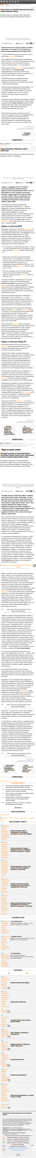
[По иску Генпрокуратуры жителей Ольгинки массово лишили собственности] (5, 982)
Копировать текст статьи (18, 1)
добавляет (20, 401)
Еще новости (18, 808)
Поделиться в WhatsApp (9, 1)
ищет (13, 309)
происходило (28, 229)
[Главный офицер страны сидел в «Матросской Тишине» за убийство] (5, 1075)
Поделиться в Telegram (15, 1)
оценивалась (5, 221)
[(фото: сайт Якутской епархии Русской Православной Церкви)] (18, 566)
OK (18, 1154)
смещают (16, 324)
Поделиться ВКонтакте (1, 1)
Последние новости (18, 783)
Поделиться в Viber (12, 1)
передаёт (12, 56)
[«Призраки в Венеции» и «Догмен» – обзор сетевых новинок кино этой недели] (5, 927)
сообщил (18, 68)
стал (23, 206)
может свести (26, 392)
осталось (4, 378)
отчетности (16, 250)
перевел (3, 285)
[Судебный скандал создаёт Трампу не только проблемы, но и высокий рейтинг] (5, 943)
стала (23, 297)
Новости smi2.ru (5, 781)
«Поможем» (4, 591)
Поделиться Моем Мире (4, 1)
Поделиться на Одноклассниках (7, 1)
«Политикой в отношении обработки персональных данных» (18, 1149)
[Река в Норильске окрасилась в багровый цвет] (5, 1033)
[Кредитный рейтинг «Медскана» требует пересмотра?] (5, 1045)
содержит (4, 346)
